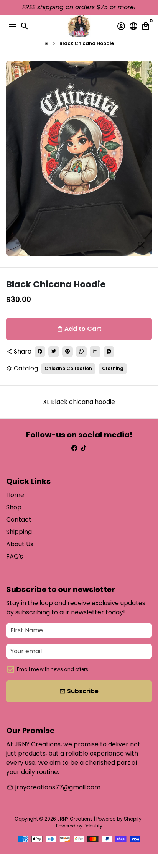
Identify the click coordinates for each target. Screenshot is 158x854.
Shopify (133, 819)
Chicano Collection (68, 368)
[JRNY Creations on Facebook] (74, 448)
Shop (13, 507)
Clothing (112, 368)
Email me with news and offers (52, 669)
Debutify (93, 825)
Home (15, 494)
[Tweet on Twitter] (53, 351)
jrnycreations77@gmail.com (53, 787)
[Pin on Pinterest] (67, 351)
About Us (19, 544)
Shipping (19, 531)
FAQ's (14, 556)
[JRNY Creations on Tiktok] (84, 448)
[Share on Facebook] (40, 351)
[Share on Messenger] (109, 351)
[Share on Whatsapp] (81, 351)
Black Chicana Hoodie (86, 43)
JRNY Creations (75, 819)
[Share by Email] (95, 351)
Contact (18, 519)
